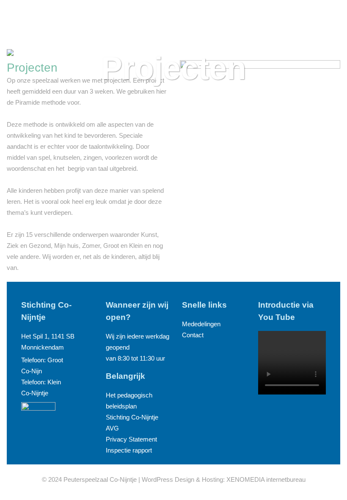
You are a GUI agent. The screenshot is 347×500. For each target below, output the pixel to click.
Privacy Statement (131, 439)
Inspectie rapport (129, 450)
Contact (193, 335)
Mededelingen (201, 324)
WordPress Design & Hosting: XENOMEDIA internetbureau (224, 479)
